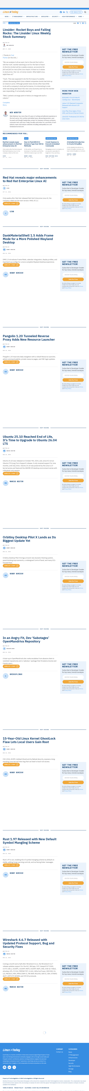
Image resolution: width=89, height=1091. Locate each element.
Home (4, 23)
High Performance (68, 16)
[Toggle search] (85, 12)
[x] (67, 12)
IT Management (17, 16)
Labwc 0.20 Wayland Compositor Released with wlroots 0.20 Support (72, 105)
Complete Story (9, 203)
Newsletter (77, 12)
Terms (81, 74)
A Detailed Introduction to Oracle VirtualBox (75, 143)
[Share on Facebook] (78, 23)
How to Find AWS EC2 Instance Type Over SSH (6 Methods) (33, 144)
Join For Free (73, 67)
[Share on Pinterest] (83, 23)
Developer (44, 16)
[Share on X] (80, 23)
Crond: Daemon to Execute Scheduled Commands (53, 144)
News (7, 16)
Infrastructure (32, 16)
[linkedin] (64, 12)
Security (55, 16)
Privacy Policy (67, 75)
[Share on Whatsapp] (85, 23)
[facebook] (61, 12)
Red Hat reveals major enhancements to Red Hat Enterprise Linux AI (12, 144)
